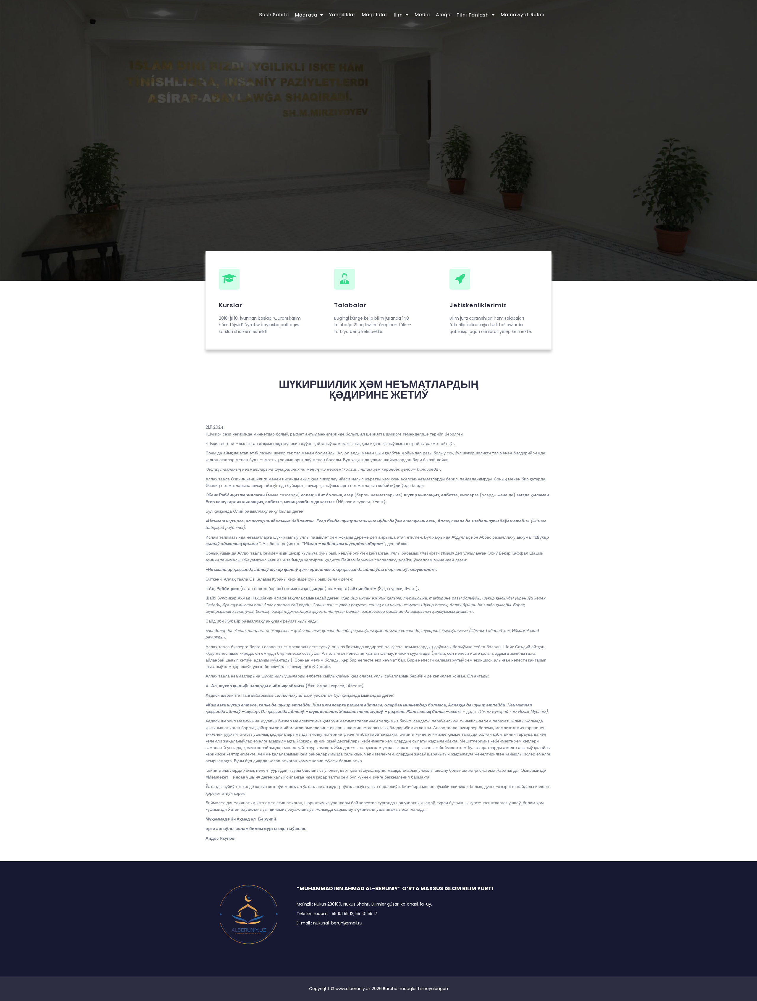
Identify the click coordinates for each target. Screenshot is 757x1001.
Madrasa (306, 15)
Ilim (398, 15)
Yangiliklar (342, 14)
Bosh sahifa (274, 14)
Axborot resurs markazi (285, 122)
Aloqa (443, 14)
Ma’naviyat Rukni (522, 14)
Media (422, 14)
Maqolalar (375, 14)
